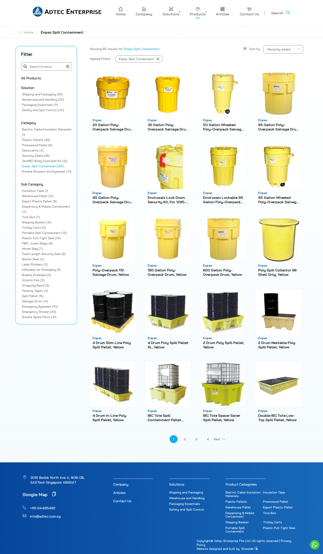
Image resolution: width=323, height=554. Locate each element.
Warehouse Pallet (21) (37, 196)
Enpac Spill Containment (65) (43, 166)
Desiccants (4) (33, 150)
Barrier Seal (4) (33, 259)
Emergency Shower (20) (39, 312)
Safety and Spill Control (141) (43, 110)
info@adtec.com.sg (45, 516)
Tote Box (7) (31, 217)
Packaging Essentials (184, 504)
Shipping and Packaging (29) (42, 94)
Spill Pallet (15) (33, 296)
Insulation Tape (274, 492)
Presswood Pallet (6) (37, 145)
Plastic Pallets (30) (36, 140)
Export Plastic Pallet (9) (39, 201)
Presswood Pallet (275, 502)
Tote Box (269, 513)
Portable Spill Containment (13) (44, 233)
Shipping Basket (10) (36, 222)
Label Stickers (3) (35, 264)
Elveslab (247, 549)
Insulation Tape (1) (35, 191)
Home (28, 32)
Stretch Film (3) (33, 280)
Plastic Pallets (236, 502)
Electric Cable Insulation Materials (243, 494)
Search (277, 13)
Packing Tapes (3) (35, 291)
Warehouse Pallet (238, 507)
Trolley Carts (272, 522)
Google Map (36, 494)
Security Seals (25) (36, 156)
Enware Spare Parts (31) (39, 317)
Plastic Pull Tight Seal (279, 528)
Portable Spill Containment (235, 529)
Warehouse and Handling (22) (43, 100)
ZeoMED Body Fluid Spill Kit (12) (44, 161)
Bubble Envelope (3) (36, 275)
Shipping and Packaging (186, 492)
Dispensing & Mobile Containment (239, 514)
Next (217, 439)
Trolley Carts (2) (34, 228)
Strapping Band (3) (35, 285)
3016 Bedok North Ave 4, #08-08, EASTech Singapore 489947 (57, 480)
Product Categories (241, 484)
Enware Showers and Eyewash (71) (46, 171)
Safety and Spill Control (186, 509)
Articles (119, 492)
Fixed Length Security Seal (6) (44, 254)
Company (120, 484)
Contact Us (122, 501)
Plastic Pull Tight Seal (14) (41, 238)
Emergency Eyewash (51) (40, 306)
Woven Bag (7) (32, 249)
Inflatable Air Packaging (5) (41, 270)
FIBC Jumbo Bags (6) (37, 243)
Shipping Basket (237, 522)
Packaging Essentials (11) (40, 105)
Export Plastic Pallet (278, 507)
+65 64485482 (42, 508)
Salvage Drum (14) (35, 301)
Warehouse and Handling (187, 498)
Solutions (176, 484)
